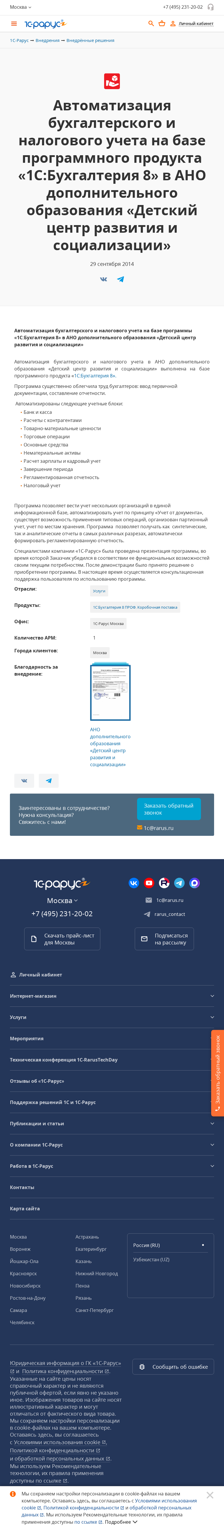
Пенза (83, 1286)
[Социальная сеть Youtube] (149, 883)
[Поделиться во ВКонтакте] (104, 281)
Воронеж (20, 1249)
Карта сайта (25, 1208)
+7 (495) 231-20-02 (183, 7)
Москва (18, 1237)
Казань (84, 1261)
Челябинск (22, 1322)
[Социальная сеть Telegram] (179, 883)
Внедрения (48, 40)
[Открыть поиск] (151, 23)
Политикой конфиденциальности (81, 1507)
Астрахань (87, 1237)
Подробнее (118, 1522)
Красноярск (23, 1273)
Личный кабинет (40, 975)
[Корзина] (161, 23)
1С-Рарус (19, 40)
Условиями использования (60, 1442)
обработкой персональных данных (60, 1458)
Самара (18, 1310)
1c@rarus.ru (159, 827)
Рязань (84, 1298)
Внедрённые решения (90, 40)
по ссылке (49, 1480)
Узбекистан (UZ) (151, 1259)
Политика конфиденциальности (63, 1371)
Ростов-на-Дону (28, 1298)
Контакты (22, 1187)
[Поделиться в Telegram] (120, 281)
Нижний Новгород (97, 1273)
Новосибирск (25, 1286)
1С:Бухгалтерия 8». (95, 375)
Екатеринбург (91, 1249)
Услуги (99, 591)
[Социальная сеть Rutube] (164, 883)
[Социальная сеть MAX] (194, 883)
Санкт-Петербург (95, 1310)
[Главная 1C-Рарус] (83, 24)
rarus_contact (170, 914)
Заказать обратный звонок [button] (168, 809)
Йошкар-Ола (24, 1261)
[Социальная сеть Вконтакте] (134, 883)
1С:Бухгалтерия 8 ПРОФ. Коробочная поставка (135, 607)
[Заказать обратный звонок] (210, 6)
